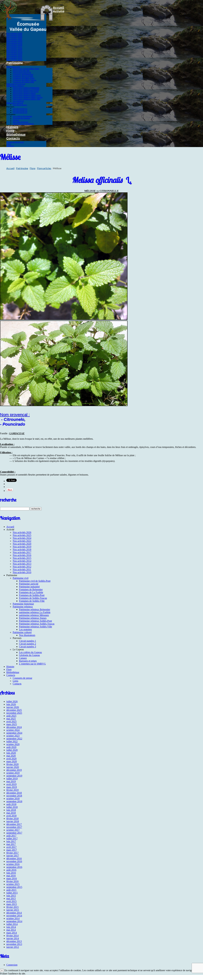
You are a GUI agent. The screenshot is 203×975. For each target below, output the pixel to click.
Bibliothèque (16, 134)
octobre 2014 (13, 918)
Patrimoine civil (13, 67)
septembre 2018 (14, 801)
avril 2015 (11, 901)
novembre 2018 (14, 795)
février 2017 (12, 852)
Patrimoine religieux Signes (24, 93)
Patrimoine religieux (15, 86)
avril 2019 (11, 784)
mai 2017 (11, 844)
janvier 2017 (12, 855)
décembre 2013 (14, 941)
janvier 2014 (12, 938)
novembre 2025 (14, 713)
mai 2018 (11, 812)
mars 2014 (11, 932)
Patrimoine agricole (21, 70)
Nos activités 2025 (14, 35)
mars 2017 (11, 850)
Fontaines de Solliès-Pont (23, 78)
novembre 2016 (14, 861)
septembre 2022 (14, 738)
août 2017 (11, 835)
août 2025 (11, 715)
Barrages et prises (20, 122)
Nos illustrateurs (20, 105)
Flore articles (44, 168)
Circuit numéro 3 (20, 112)
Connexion (11, 964)
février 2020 (12, 764)
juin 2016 (11, 872)
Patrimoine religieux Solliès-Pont (27, 95)
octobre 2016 (13, 864)
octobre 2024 (13, 730)
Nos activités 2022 (14, 39)
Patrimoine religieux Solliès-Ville (26, 99)
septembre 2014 (14, 921)
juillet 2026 (12, 701)
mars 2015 (11, 904)
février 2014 (12, 935)
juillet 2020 (12, 750)
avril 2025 (11, 721)
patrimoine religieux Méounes (26, 91)
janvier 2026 (12, 707)
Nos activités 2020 (14, 41)
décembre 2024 (14, 727)
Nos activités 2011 (14, 58)
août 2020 (11, 747)
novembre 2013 (14, 944)
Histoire (12, 127)
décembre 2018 (14, 792)
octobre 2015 (13, 884)
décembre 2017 (14, 824)
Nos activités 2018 (14, 44)
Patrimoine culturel (15, 103)
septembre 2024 (14, 733)
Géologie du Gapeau (21, 118)
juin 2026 (11, 704)
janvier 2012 (12, 947)
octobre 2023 (13, 735)
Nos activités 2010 (14, 60)
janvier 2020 (12, 767)
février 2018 (12, 818)
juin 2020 (11, 753)
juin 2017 (11, 841)
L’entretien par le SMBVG (23, 124)
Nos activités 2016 (14, 48)
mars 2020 (11, 761)
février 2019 (12, 790)
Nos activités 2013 (14, 54)
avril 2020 (11, 758)
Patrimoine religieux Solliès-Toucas (28, 97)
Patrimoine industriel (22, 72)
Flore (10, 130)
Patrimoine (22, 168)
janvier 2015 (12, 910)
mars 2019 (11, 787)
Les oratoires (18, 101)
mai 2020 (11, 755)
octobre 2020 (13, 744)
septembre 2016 (14, 867)
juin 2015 (11, 895)
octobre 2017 (13, 830)
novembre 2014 (14, 915)
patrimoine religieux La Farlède (26, 89)
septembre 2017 (14, 832)
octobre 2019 (13, 772)
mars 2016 (11, 878)
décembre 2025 (14, 710)
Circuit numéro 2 (20, 110)
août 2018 (11, 804)
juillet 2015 (12, 892)
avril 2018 (11, 815)
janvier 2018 (12, 821)
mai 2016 (11, 875)
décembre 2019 (14, 770)
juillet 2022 (12, 741)
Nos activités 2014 (14, 52)
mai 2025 (11, 718)
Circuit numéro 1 (20, 108)
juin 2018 (11, 810)
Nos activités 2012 (14, 56)
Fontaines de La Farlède (23, 76)
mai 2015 (11, 898)
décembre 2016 (14, 858)
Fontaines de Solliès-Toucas (24, 80)
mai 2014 (11, 930)
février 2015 (12, 907)
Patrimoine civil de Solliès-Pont (26, 68)
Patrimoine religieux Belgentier (26, 87)
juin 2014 (11, 927)
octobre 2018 (13, 798)
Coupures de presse (15, 142)
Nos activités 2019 (14, 43)
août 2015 (11, 890)
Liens (9, 144)
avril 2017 (11, 847)
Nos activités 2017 (14, 46)
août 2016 (11, 870)
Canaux (16, 120)
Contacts (13, 138)
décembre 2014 (14, 912)
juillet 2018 (12, 807)
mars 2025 (11, 724)
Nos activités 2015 (14, 50)
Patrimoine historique (16, 84)
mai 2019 (11, 781)
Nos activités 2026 (14, 33)
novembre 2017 (14, 827)
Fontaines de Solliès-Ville (23, 82)
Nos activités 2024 (14, 37)
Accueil (58, 7)
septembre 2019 (14, 775)
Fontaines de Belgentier (23, 74)
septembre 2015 (14, 887)
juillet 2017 (12, 838)
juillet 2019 (12, 778)
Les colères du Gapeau (22, 116)
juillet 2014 (12, 924)
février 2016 (12, 881)
